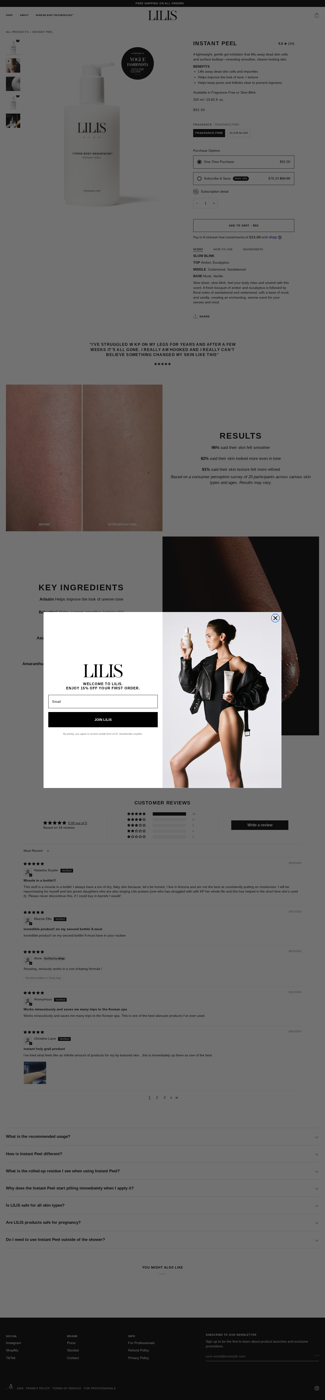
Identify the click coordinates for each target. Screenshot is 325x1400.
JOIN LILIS (103, 720)
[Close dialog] (275, 618)
